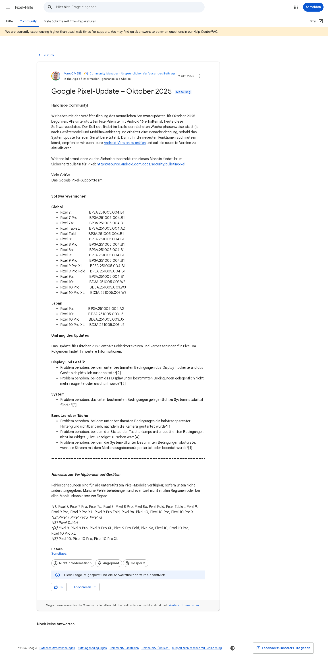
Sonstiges (58, 554)
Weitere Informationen (184, 605)
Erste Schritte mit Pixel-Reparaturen (70, 21)
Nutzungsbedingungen (92, 648)
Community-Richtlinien (124, 648)
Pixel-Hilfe (24, 7)
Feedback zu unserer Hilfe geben (285, 648)
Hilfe (9, 21)
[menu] (84, 587)
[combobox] (130, 7)
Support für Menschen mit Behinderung (197, 648)
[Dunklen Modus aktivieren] (232, 648)
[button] (8, 7)
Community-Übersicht (155, 648)
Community (28, 21)
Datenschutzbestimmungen (57, 648)
